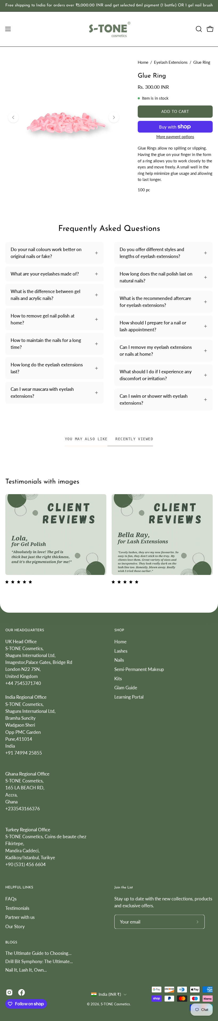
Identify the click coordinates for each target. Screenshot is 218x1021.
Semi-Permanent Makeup (139, 669)
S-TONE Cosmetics (115, 1004)
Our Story (15, 926)
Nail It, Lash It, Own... (26, 970)
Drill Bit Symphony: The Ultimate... (39, 961)
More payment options (175, 136)
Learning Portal (129, 697)
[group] (109, 5)
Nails (119, 660)
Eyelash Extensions (171, 62)
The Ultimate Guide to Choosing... (38, 953)
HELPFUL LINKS (19, 887)
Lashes (120, 651)
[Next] (113, 117)
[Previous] (13, 117)
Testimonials (17, 908)
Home (143, 62)
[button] (198, 29)
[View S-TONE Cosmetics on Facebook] (22, 992)
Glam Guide (125, 687)
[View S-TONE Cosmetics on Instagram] (9, 992)
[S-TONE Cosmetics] (109, 29)
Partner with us (20, 917)
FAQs (10, 898)
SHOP (119, 630)
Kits (118, 678)
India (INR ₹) (110, 994)
